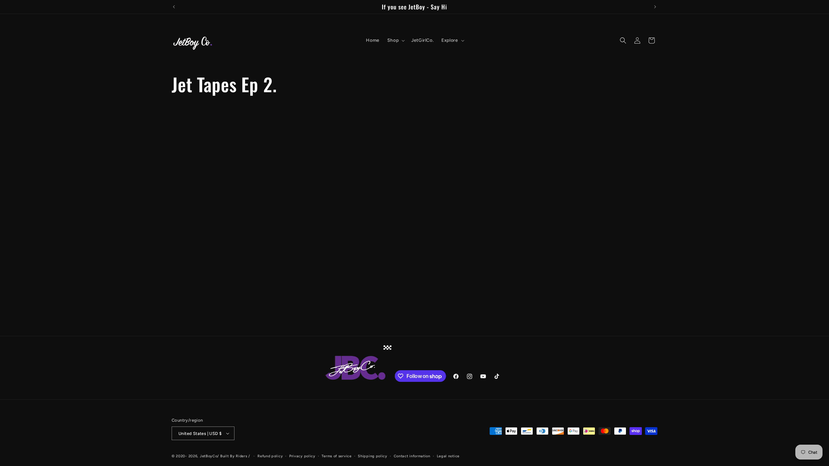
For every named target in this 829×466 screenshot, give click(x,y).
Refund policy (270, 456)
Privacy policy (302, 456)
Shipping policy (372, 456)
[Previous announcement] (174, 7)
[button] (395, 40)
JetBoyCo (209, 456)
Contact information (412, 456)
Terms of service (336, 456)
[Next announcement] (655, 7)
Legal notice (448, 456)
